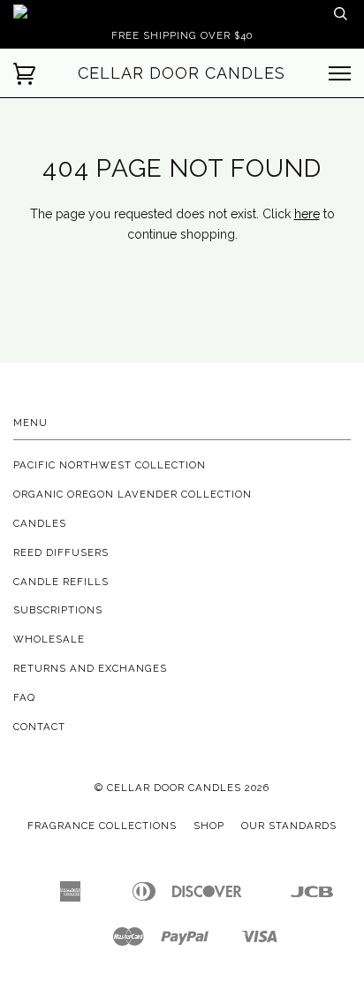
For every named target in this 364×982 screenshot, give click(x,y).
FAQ (24, 697)
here (307, 214)
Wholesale (49, 639)
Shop (208, 825)
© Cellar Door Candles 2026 (182, 787)
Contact (39, 726)
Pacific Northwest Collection (109, 465)
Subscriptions (57, 610)
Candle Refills (61, 581)
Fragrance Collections (102, 825)
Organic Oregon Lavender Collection (132, 494)
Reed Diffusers (61, 552)
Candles (39, 523)
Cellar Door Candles (181, 73)
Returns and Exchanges (90, 668)
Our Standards (289, 825)
